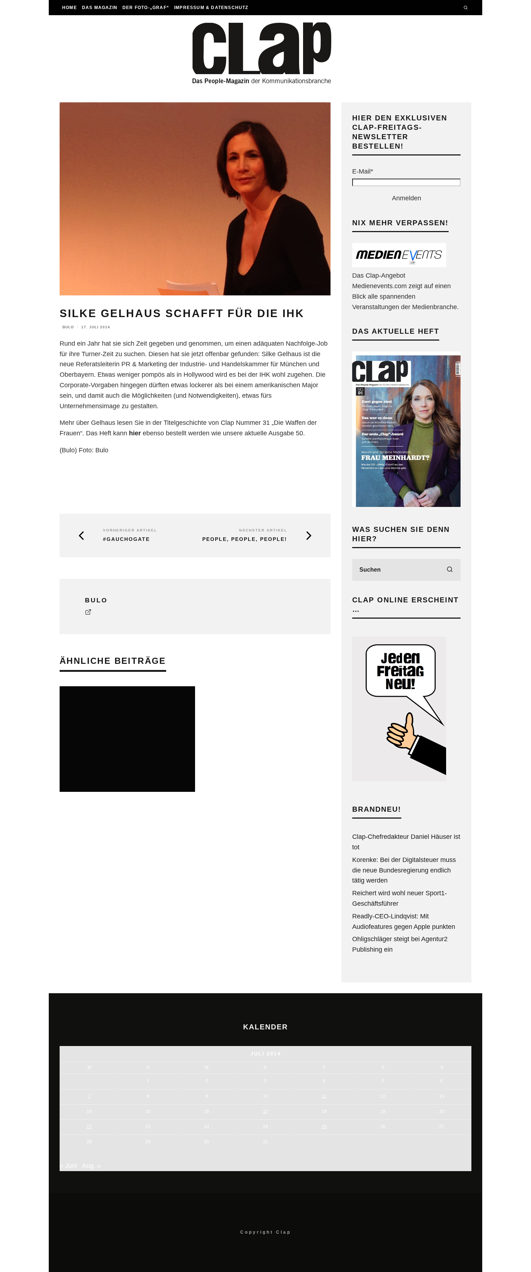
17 (265, 1111)
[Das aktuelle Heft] (406, 504)
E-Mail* (362, 171)
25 (324, 1126)
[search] (450, 570)
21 (89, 1126)
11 (324, 1096)
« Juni (68, 1165)
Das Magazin (99, 7)
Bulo (68, 327)
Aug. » (91, 1165)
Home (69, 7)
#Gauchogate (126, 539)
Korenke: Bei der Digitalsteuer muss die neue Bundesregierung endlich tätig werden (404, 870)
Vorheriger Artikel (130, 530)
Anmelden (406, 198)
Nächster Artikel (263, 530)
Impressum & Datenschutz (211, 7)
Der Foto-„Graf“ (145, 7)
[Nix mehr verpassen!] (399, 265)
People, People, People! (244, 539)
